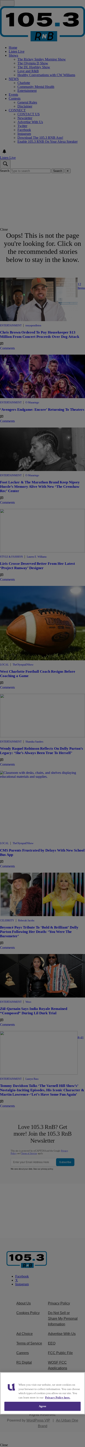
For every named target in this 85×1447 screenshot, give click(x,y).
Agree (42, 1406)
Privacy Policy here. (57, 1397)
